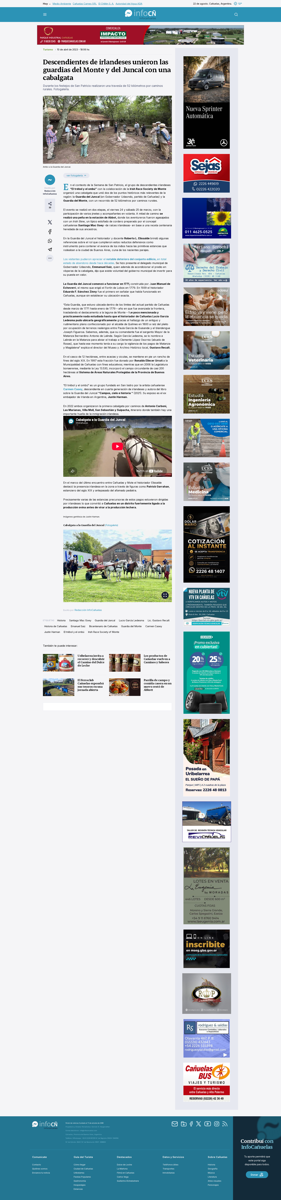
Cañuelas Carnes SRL (85, 3)
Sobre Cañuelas (217, 1157)
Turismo (48, 49)
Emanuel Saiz (78, 626)
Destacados (124, 1157)
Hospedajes (80, 1185)
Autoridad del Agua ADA (129, 3)
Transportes (168, 1168)
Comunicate (39, 1157)
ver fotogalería (75, 175)
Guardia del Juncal (105, 620)
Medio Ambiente (62, 3)
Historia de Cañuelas (55, 626)
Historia (61, 620)
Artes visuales (214, 1181)
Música (211, 1173)
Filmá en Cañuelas (125, 1173)
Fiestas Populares (82, 1177)
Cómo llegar (79, 1164)
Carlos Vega (122, 1177)
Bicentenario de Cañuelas (103, 626)
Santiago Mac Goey (80, 620)
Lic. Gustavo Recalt (158, 620)
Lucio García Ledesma (131, 620)
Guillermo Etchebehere (128, 1181)
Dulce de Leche (124, 1164)
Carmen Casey (153, 626)
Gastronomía (80, 1181)
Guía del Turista (83, 1157)
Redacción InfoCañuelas (88, 610)
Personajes (213, 1185)
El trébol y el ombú (74, 631)
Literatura (212, 1177)
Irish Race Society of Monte (103, 631)
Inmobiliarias (169, 1173)
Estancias (78, 1189)
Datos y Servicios (173, 1157)
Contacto (36, 1164)
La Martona (122, 1168)
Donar (254, 1174)
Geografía (212, 1168)
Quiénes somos (39, 1168)
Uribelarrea (79, 1173)
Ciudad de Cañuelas (83, 1168)
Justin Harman (52, 631)
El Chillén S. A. (106, 3)
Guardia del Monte (131, 626)
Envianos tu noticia (41, 1173)
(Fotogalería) (111, 525)
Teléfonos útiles (170, 1164)
